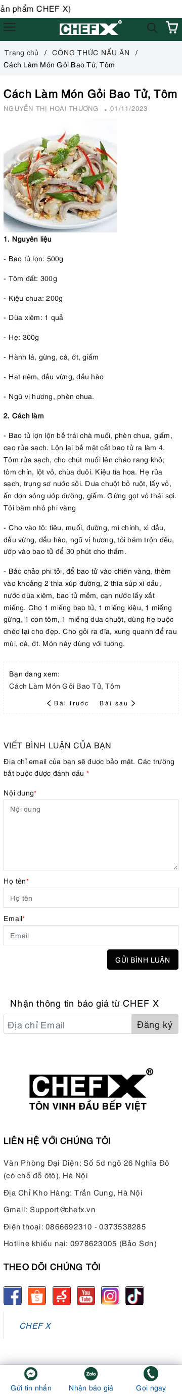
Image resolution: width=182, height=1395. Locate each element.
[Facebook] (13, 1295)
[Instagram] (110, 1295)
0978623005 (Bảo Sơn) (113, 1243)
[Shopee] (37, 1295)
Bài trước (73, 702)
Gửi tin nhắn (31, 1387)
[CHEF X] (91, 27)
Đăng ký (155, 1023)
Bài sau (114, 702)
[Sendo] (62, 1295)
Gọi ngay (151, 1387)
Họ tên (16, 880)
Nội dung (20, 792)
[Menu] (10, 27)
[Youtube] (86, 1295)
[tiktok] (134, 1295)
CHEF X (35, 1325)
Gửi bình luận (142, 959)
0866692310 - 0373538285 (96, 1226)
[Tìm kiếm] (152, 27)
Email (14, 918)
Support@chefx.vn (63, 1209)
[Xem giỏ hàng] (171, 27)
